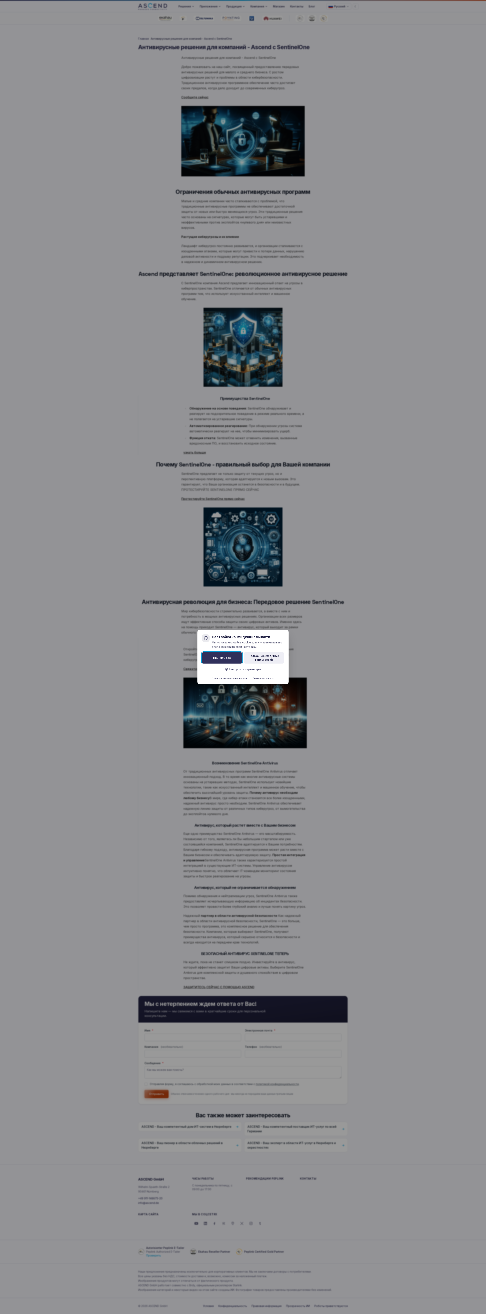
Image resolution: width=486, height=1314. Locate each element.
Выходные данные (263, 678)
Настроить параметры (245, 669)
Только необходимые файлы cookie (264, 657)
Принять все (222, 657)
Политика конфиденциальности (230, 678)
